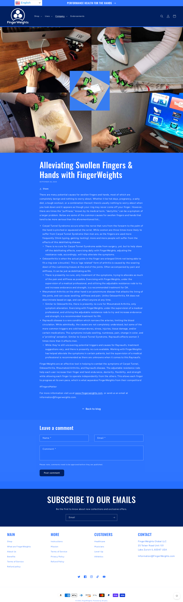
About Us (11, 551)
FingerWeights (87, 601)
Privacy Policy (57, 556)
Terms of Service (15, 561)
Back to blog (93, 408)
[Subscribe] (114, 517)
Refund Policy (57, 561)
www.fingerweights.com (89, 393)
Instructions (57, 541)
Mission (54, 546)
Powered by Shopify (100, 601)
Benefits (11, 556)
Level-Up (98, 551)
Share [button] (46, 189)
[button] (38, 16)
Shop (9, 541)
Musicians (99, 546)
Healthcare (99, 541)
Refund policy (14, 566)
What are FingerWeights (19, 546)
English (25, 2)
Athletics (98, 556)
